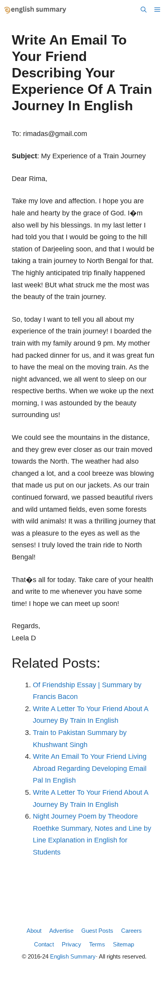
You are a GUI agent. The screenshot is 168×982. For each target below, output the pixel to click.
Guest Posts (97, 930)
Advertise (61, 930)
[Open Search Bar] (143, 10)
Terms (97, 944)
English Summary (73, 956)
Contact (44, 944)
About (34, 930)
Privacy (71, 944)
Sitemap (123, 944)
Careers (131, 930)
